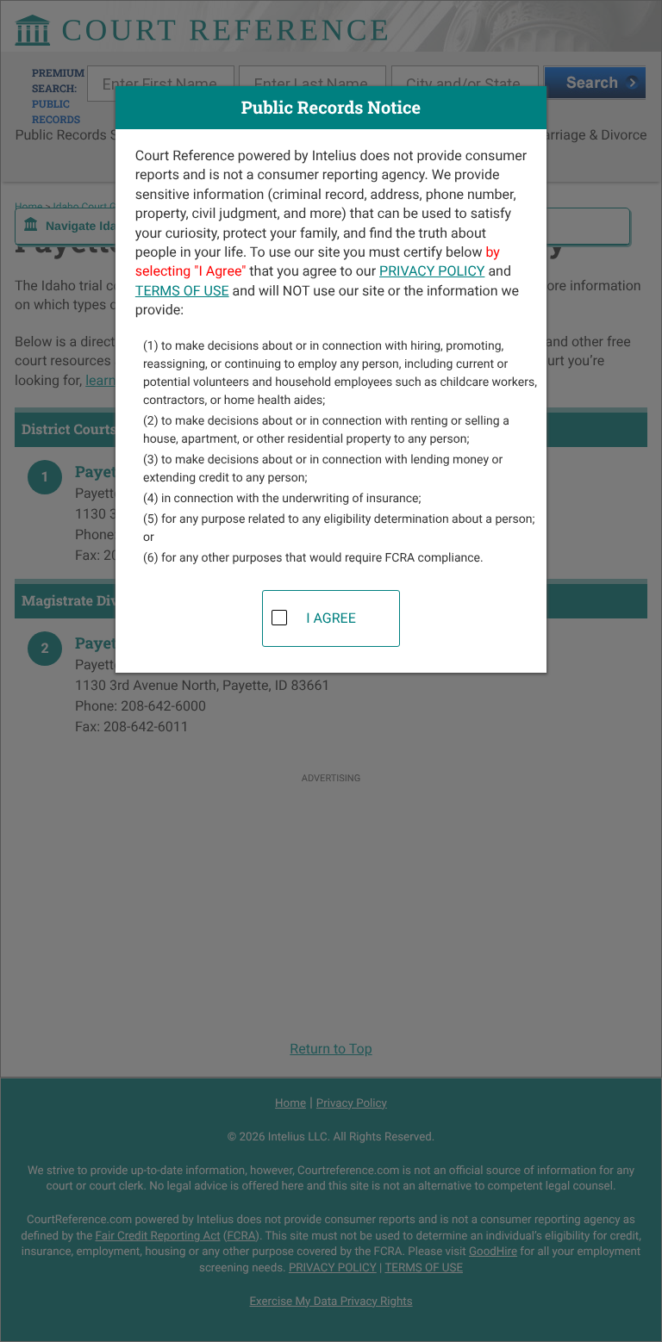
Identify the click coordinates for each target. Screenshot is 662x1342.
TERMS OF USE (182, 291)
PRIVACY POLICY (431, 271)
